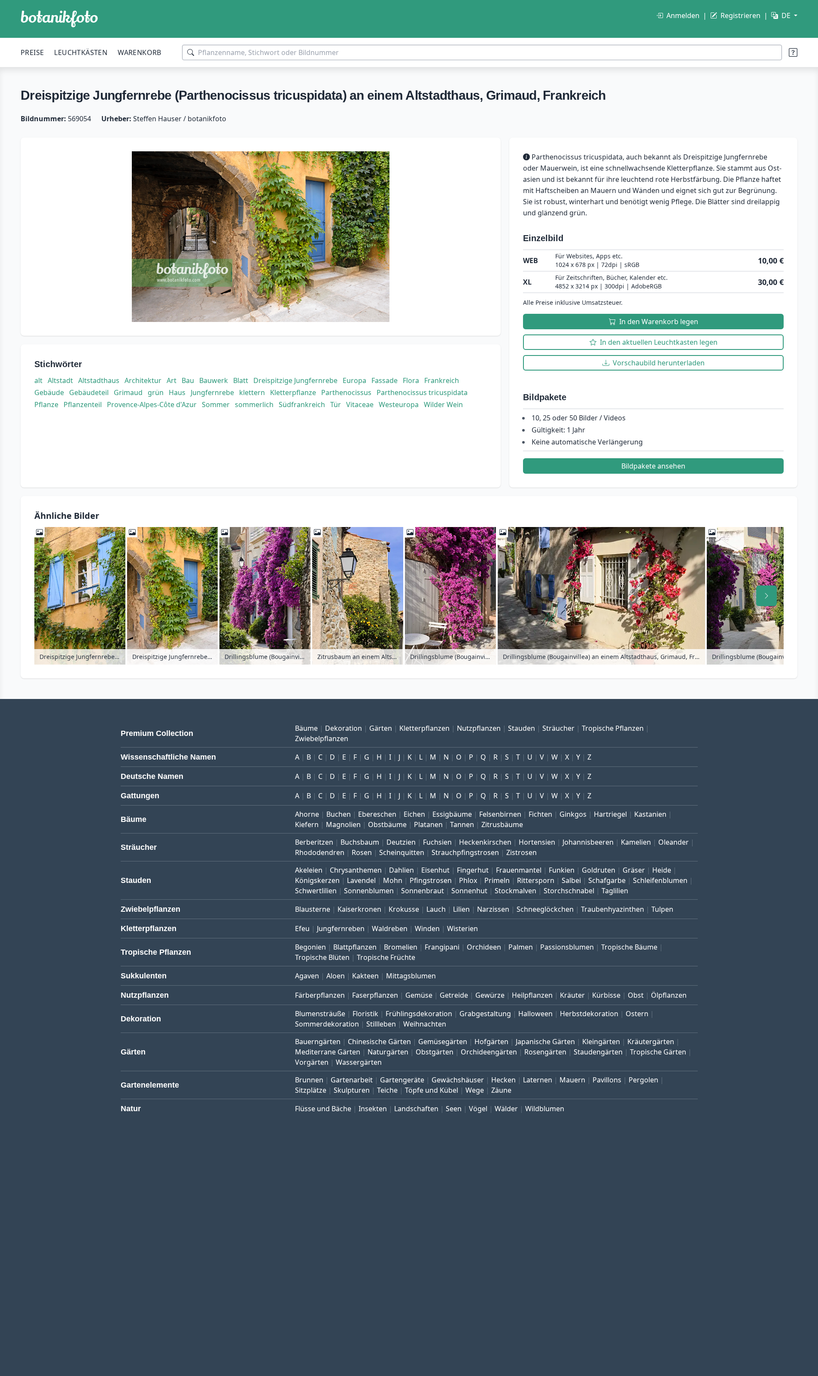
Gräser (634, 870)
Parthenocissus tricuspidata (422, 392)
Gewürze (490, 995)
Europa (354, 380)
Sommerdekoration (327, 1024)
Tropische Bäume (629, 947)
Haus (177, 392)
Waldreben (389, 928)
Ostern (637, 1013)
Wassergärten (359, 1062)
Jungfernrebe (212, 392)
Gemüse (418, 995)
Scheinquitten (401, 852)
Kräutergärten (650, 1041)
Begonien (310, 947)
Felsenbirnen (500, 814)
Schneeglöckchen (545, 909)
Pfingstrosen (431, 880)
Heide (661, 870)
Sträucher (558, 728)
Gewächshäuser (458, 1080)
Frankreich (441, 380)
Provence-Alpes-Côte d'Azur (152, 404)
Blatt (240, 380)
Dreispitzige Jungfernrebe (295, 380)
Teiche (387, 1090)
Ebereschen (377, 814)
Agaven (307, 976)
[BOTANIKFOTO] (59, 19)
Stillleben (381, 1024)
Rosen (362, 852)
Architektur (143, 380)
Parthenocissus (346, 392)
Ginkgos (573, 814)
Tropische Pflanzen (613, 728)
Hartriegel (610, 814)
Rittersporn (535, 880)
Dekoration (343, 728)
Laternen (537, 1080)
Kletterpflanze (293, 392)
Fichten (540, 814)
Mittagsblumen (411, 976)
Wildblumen (544, 1108)
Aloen (335, 976)
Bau (188, 380)
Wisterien (462, 928)
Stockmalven (515, 890)
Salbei (571, 880)
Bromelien (400, 947)
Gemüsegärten (442, 1041)
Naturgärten (388, 1052)
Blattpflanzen (355, 947)
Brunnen (309, 1080)
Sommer (216, 404)
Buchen (338, 814)
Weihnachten (424, 1024)
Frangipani (442, 947)
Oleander (673, 842)
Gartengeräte (402, 1080)
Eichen (414, 814)
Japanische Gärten (545, 1041)
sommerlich (254, 404)
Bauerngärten (318, 1041)
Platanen (428, 824)
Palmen (520, 947)
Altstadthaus (98, 380)
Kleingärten (601, 1041)
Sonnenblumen (369, 890)
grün (156, 392)
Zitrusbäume (502, 824)
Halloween (535, 1013)
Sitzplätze (310, 1090)
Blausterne (312, 909)
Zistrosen (521, 852)
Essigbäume (452, 814)
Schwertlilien (316, 890)
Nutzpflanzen (479, 728)
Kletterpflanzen (424, 728)
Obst (636, 995)
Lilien (461, 909)
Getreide (454, 995)
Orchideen (484, 947)
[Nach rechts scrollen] (766, 595)
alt (38, 380)
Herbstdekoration (589, 1013)
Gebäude (49, 392)
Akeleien (308, 870)
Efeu (302, 928)
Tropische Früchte (386, 957)
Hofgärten (491, 1041)
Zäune (501, 1090)
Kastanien (650, 814)
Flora (411, 380)
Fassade (384, 380)
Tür (335, 404)
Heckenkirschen (485, 842)
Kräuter (572, 995)
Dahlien (401, 870)
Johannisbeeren (588, 842)
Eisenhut (435, 870)
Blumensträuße (320, 1013)
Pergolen (643, 1080)
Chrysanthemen (356, 870)
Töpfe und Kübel (431, 1090)
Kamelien (636, 842)
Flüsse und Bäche (323, 1108)
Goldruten (598, 870)
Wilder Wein (443, 404)
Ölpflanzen (669, 995)
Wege (474, 1090)
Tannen (462, 824)
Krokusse (404, 909)
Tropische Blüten (322, 957)
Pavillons (607, 1080)
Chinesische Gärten (379, 1041)
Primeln (497, 880)
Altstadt (60, 380)
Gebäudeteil (89, 392)
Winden (427, 928)
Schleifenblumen (660, 880)
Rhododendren (319, 852)
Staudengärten (598, 1052)
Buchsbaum (360, 842)
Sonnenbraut (422, 890)
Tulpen (662, 909)
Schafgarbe (607, 880)
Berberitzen (314, 842)
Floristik (365, 1013)
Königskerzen (317, 880)
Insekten (373, 1108)
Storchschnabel (569, 890)
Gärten (380, 728)
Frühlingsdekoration (419, 1013)
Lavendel (361, 880)
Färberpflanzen (320, 995)
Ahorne (307, 814)
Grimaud (128, 392)
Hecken (503, 1080)
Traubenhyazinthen (612, 909)
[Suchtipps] (793, 52)
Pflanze (46, 404)
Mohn (392, 880)
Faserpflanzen (375, 995)
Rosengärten (545, 1052)
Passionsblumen (567, 947)
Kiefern (307, 824)
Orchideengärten (489, 1052)
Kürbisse (606, 995)
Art (171, 380)
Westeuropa (399, 404)
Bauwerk (213, 380)
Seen (454, 1108)
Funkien (562, 870)
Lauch (436, 909)
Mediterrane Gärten (327, 1052)
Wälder (506, 1108)
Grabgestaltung (485, 1013)
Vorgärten (311, 1062)
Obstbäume (387, 824)
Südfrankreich (302, 404)
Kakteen (365, 976)
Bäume (306, 728)
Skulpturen (352, 1090)
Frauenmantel (518, 870)
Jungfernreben (341, 928)
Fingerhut (473, 870)
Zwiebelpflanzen (321, 738)
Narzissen (493, 909)
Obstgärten (434, 1052)
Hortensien (537, 842)
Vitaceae (360, 404)
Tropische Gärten (658, 1052)
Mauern (572, 1080)
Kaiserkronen (359, 909)
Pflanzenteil (83, 404)
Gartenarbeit (352, 1080)
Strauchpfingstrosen (465, 852)
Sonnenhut (469, 890)
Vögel (478, 1108)
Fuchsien (437, 842)
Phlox (468, 880)
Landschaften (416, 1108)
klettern (252, 392)
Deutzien (401, 842)
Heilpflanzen (532, 995)
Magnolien (343, 824)
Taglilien (615, 890)
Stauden (521, 728)
